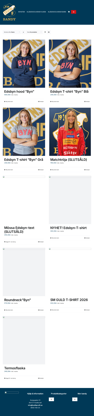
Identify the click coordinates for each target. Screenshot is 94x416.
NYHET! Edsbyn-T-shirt (68, 228)
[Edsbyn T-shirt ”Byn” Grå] (24, 132)
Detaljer (41, 101)
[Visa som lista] (49, 32)
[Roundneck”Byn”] (24, 272)
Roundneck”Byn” (17, 300)
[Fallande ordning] (23, 32)
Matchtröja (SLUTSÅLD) (68, 160)
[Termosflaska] (24, 340)
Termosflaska (14, 368)
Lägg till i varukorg (11, 241)
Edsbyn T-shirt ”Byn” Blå (69, 91)
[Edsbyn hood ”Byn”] (24, 64)
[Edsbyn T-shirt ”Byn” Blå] (70, 64)
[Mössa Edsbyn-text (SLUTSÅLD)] (24, 200)
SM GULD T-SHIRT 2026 (69, 300)
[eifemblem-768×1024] (9, 3)
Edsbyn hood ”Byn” (19, 91)
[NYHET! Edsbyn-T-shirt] (70, 200)
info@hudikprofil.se (35, 405)
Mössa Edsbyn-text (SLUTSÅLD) (19, 230)
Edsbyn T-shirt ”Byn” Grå (23, 160)
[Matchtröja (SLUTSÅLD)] (70, 132)
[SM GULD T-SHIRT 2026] (70, 272)
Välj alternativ (9, 101)
